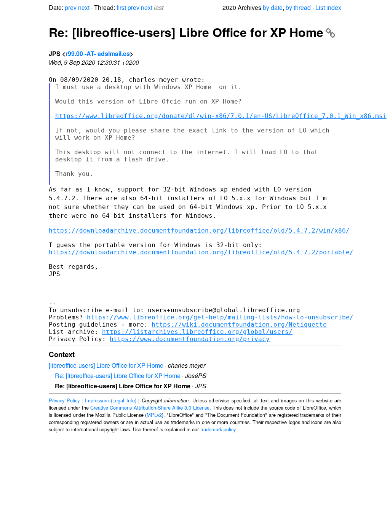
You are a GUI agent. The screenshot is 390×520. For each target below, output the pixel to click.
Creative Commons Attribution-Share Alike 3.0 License (149, 407)
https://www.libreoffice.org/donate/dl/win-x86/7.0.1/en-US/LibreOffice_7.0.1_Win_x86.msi (221, 116)
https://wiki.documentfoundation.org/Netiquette (239, 324)
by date (273, 7)
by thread (298, 7)
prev (71, 7)
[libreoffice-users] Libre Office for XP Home (106, 365)
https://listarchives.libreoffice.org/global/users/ (197, 331)
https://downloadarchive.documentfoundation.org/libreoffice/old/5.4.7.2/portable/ (201, 252)
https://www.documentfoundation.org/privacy (190, 339)
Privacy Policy (64, 400)
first (121, 7)
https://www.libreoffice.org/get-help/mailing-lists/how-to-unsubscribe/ (220, 317)
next (84, 7)
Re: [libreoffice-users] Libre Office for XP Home (186, 32)
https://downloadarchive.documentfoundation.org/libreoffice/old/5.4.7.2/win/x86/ (199, 230)
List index (328, 7)
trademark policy (217, 429)
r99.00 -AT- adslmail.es (98, 53)
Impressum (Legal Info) (110, 400)
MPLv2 (154, 414)
